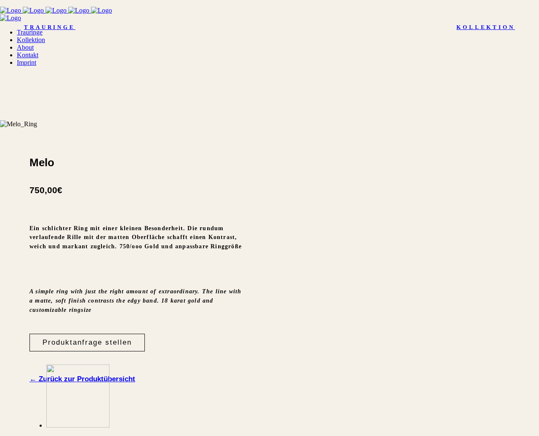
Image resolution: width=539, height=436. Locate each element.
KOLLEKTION (485, 27)
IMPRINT (90, 408)
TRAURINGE (49, 27)
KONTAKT (502, 408)
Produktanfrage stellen (87, 342)
